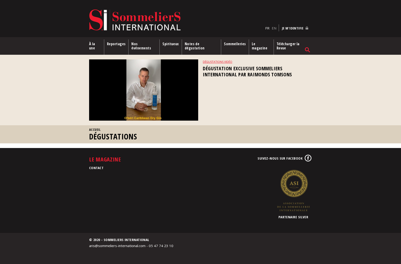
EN (274, 28)
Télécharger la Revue (288, 46)
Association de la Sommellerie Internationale (293, 190)
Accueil (94, 129)
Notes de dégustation (195, 46)
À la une (92, 46)
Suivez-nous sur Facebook (280, 158)
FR (267, 28)
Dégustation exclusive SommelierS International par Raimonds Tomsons (247, 71)
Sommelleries (235, 43)
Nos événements (141, 46)
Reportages (116, 43)
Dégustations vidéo (217, 62)
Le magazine (260, 46)
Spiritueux (170, 43)
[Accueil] (176, 20)
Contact (96, 167)
